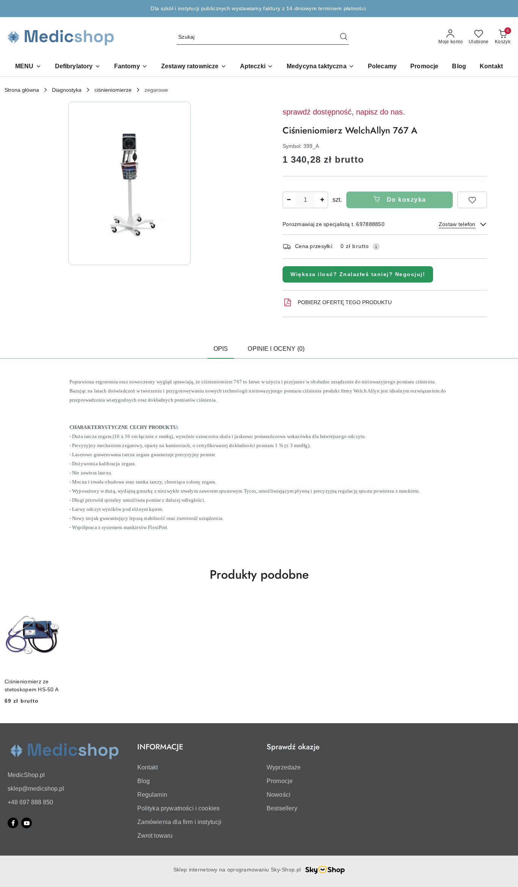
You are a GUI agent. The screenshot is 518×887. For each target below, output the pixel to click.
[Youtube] (26, 823)
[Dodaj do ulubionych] (472, 200)
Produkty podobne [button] (259, 574)
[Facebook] (13, 823)
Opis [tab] (220, 348)
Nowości (278, 794)
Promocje (280, 781)
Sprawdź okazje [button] (293, 746)
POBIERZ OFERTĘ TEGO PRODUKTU (345, 302)
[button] (28, 67)
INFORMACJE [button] (160, 746)
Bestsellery (282, 808)
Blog (143, 781)
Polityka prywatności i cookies (178, 808)
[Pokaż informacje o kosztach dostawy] (376, 246)
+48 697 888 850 (30, 802)
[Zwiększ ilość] (322, 200)
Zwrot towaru (155, 835)
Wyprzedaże (284, 767)
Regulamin (152, 794)
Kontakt (147, 767)
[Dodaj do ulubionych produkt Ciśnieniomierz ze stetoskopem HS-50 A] (51, 606)
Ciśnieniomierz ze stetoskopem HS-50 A (31, 685)
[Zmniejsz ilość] (288, 200)
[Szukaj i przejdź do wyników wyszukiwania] (343, 37)
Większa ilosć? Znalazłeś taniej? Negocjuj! (357, 274)
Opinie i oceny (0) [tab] (276, 348)
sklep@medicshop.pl (36, 788)
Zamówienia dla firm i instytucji (179, 822)
